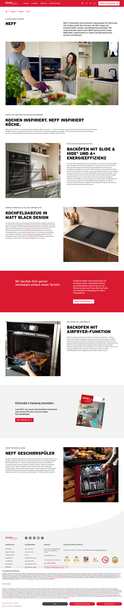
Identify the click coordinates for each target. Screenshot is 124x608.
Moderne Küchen (10, 552)
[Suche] (95, 3)
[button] (26, 3)
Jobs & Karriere (29, 552)
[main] (62, 259)
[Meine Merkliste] (87, 3)
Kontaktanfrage (49, 555)
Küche (29, 229)
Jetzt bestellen (23, 420)
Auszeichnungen (29, 561)
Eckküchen (8, 567)
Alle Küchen (8, 549)
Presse (27, 555)
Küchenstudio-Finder (30, 564)
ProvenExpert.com (102, 550)
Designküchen (9, 558)
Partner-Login (31, 567)
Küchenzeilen (9, 564)
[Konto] (91, 3)
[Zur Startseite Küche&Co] (11, 3)
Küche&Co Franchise (30, 558)
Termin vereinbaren (107, 3)
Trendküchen (8, 561)
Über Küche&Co (29, 549)
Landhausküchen (10, 555)
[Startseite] (6, 11)
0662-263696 (51, 563)
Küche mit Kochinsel (34, 234)
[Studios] (82, 3)
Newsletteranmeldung (54, 568)
